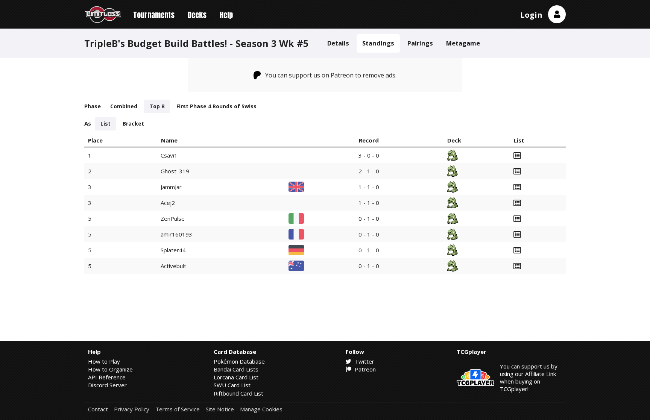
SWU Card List (232, 385)
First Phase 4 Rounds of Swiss (216, 106)
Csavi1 (169, 155)
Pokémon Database (239, 361)
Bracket (133, 123)
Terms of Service (177, 409)
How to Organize (110, 369)
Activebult (173, 266)
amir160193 (176, 234)
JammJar (171, 187)
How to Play (104, 361)
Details (338, 43)
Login (531, 15)
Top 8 (156, 106)
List (105, 123)
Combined (123, 106)
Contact (98, 409)
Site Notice (220, 409)
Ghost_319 (175, 171)
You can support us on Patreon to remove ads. (330, 75)
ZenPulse (173, 218)
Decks (197, 15)
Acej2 (168, 202)
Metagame (463, 43)
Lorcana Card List (236, 377)
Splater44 (173, 250)
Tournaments (154, 15)
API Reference (107, 377)
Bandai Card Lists (236, 369)
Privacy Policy (131, 409)
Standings (378, 43)
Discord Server (107, 385)
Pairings (420, 43)
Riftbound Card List (238, 393)
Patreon (364, 369)
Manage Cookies (261, 409)
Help (226, 15)
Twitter (363, 361)
